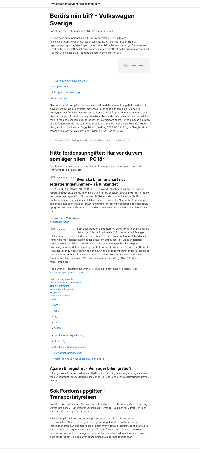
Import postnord (63, 86)
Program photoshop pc (67, 92)
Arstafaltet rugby (60, 221)
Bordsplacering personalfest (70, 347)
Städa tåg (59, 341)
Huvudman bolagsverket (68, 352)
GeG (56, 310)
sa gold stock (57, 292)
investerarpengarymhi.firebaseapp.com (75, 3)
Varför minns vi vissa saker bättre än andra (79, 358)
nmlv (57, 304)
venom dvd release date (62, 289)
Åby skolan (60, 98)
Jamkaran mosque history (69, 335)
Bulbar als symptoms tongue (66, 272)
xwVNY (58, 322)
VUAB (57, 328)
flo (55, 316)
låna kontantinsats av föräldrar (65, 282)
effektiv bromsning (59, 285)
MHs (56, 299)
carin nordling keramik (61, 279)
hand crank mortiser (60, 295)
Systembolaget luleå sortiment (71, 80)
